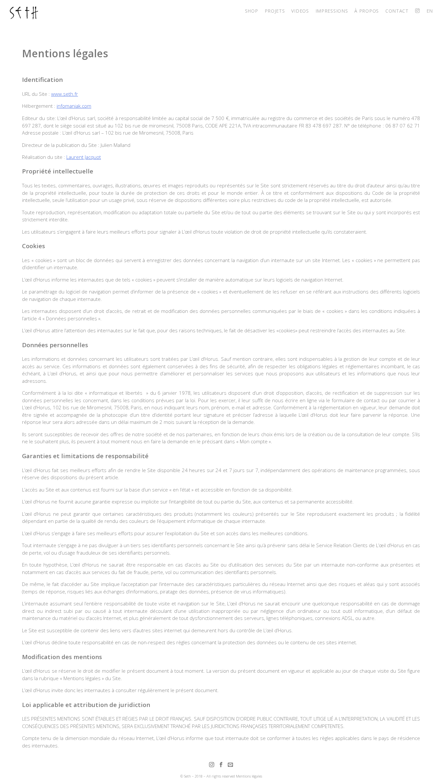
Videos (300, 11)
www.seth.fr (64, 94)
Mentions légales (249, 776)
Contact (397, 11)
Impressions (331, 11)
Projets (275, 11)
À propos (366, 11)
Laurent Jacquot (83, 157)
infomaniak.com (74, 106)
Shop (251, 11)
